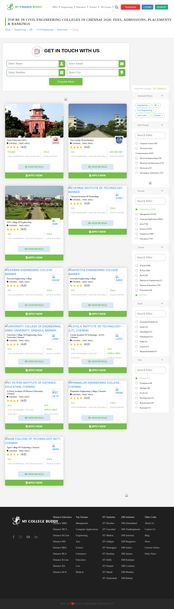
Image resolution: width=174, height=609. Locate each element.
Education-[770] (146, 239)
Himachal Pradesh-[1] (148, 351)
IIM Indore (126, 547)
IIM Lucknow (128, 566)
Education (81, 7)
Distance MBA (60, 523)
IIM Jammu (127, 553)
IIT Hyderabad (109, 578)
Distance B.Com (61, 560)
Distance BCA (60, 553)
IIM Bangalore (128, 541)
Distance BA (59, 566)
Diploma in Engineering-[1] (150, 280)
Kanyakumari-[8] (146, 403)
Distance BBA (60, 547)
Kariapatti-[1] (145, 408)
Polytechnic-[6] (145, 290)
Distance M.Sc (60, 572)
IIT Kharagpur (109, 547)
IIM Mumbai (127, 572)
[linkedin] (36, 537)
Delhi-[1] (143, 342)
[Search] (117, 7)
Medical (79, 572)
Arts (78, 541)
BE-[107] (143, 295)
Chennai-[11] (144, 378)
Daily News (150, 553)
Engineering (67, 7)
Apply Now (35, 175)
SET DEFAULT (159, 88)
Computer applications (87, 529)
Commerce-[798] (146, 234)
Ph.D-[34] (143, 275)
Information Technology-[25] (151, 173)
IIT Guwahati (109, 529)
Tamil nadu (62, 29)
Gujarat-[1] (144, 346)
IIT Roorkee (108, 523)
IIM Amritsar (127, 535)
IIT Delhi (107, 560)
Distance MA (59, 541)
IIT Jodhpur (108, 541)
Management (82, 523)
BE (31, 29)
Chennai (157, 115)
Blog (147, 535)
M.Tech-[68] (144, 270)
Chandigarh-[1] (145, 332)
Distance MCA (60, 529)
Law (78, 566)
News (147, 541)
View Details (35, 166)
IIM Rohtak (127, 578)
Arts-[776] (143, 224)
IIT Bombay (108, 553)
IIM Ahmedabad (129, 523)
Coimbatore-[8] (145, 383)
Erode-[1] (143, 393)
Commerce (81, 553)
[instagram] (20, 537)
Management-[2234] (147, 214)
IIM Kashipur (127, 560)
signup (161, 7)
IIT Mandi (107, 572)
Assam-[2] (143, 327)
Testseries (130, 7)
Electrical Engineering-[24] (150, 158)
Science (93, 7)
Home (8, 29)
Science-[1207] (145, 229)
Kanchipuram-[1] (146, 398)
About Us (149, 523)
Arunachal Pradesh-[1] (148, 322)
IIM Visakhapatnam (130, 529)
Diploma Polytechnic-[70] (149, 285)
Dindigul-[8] (144, 388)
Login (147, 7)
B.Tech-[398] (144, 266)
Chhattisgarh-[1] (146, 337)
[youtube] (28, 537)
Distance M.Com (61, 535)
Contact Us (150, 529)
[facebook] (14, 537)
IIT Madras (107, 535)
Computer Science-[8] (148, 143)
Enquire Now (66, 81)
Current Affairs (152, 547)
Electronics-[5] (145, 168)
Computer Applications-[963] (151, 219)
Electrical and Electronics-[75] (151, 163)
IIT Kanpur (108, 566)
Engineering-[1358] (147, 209)
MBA (55, 7)
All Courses (106, 7)
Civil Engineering (45, 29)
